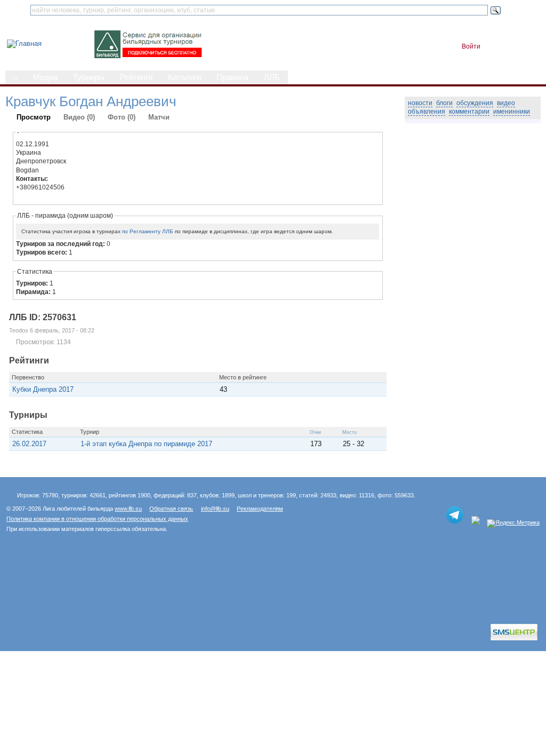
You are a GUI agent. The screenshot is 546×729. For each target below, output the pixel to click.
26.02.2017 (29, 444)
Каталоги (184, 77)
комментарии (469, 111)
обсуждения (474, 103)
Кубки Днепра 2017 (43, 389)
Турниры (89, 77)
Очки (315, 432)
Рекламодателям (260, 508)
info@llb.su (215, 508)
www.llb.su (128, 508)
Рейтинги (136, 77)
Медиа (45, 77)
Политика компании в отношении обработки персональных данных (97, 519)
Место (349, 432)
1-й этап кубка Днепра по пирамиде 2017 (146, 444)
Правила (232, 77)
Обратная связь (171, 508)
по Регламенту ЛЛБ (147, 231)
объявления (426, 111)
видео (506, 103)
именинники (511, 111)
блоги (444, 103)
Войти (471, 46)
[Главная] (24, 43)
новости (420, 103)
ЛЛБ (272, 77)
